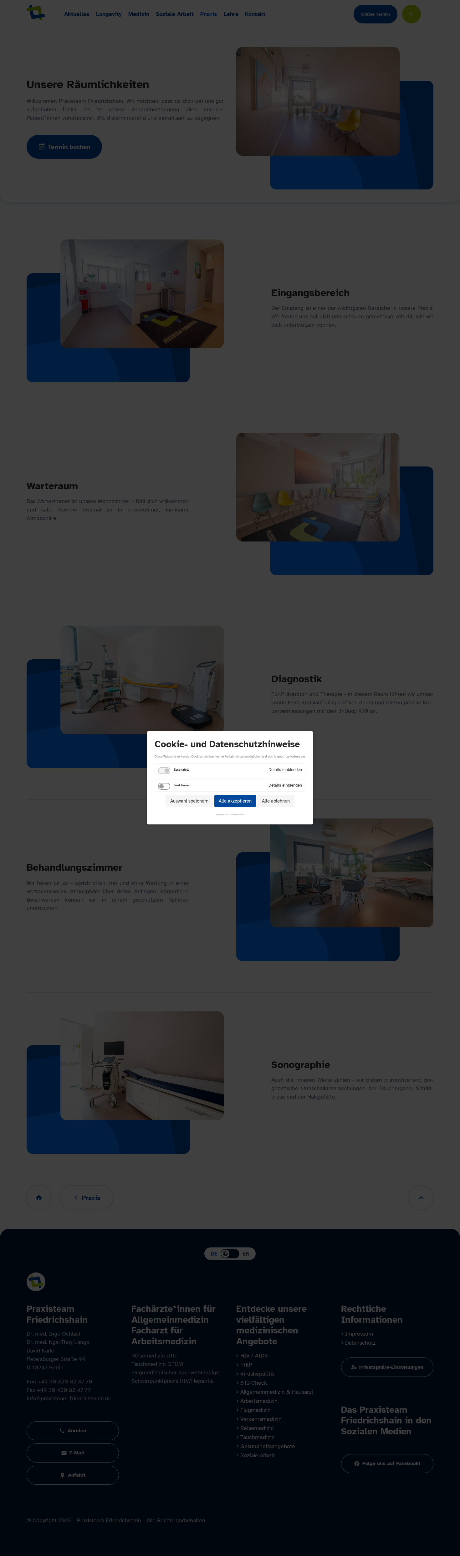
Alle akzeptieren (235, 801)
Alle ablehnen (276, 801)
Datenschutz (238, 814)
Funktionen (182, 785)
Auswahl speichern (189, 801)
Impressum (221, 814)
